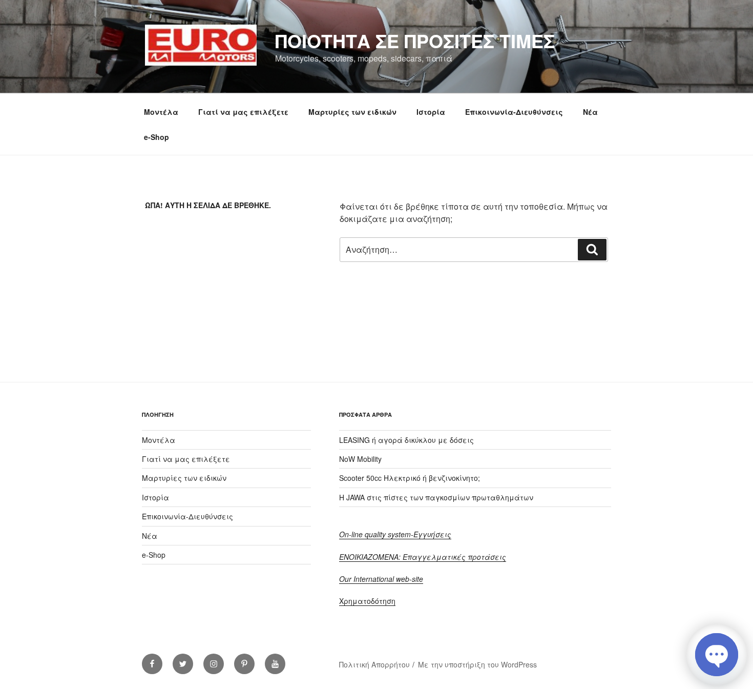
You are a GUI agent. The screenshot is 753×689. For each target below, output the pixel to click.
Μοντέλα (161, 112)
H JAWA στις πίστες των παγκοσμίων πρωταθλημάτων (436, 497)
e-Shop (156, 137)
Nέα (590, 112)
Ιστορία (430, 112)
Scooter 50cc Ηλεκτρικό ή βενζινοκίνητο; (409, 478)
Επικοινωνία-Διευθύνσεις (514, 112)
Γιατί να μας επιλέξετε (243, 112)
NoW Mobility (360, 459)
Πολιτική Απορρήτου (374, 664)
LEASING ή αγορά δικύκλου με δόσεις (406, 440)
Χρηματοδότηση (367, 601)
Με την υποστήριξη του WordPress (477, 664)
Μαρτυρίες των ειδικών (352, 112)
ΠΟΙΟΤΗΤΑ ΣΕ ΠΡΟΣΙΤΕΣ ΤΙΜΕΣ (415, 40)
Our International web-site (381, 579)
